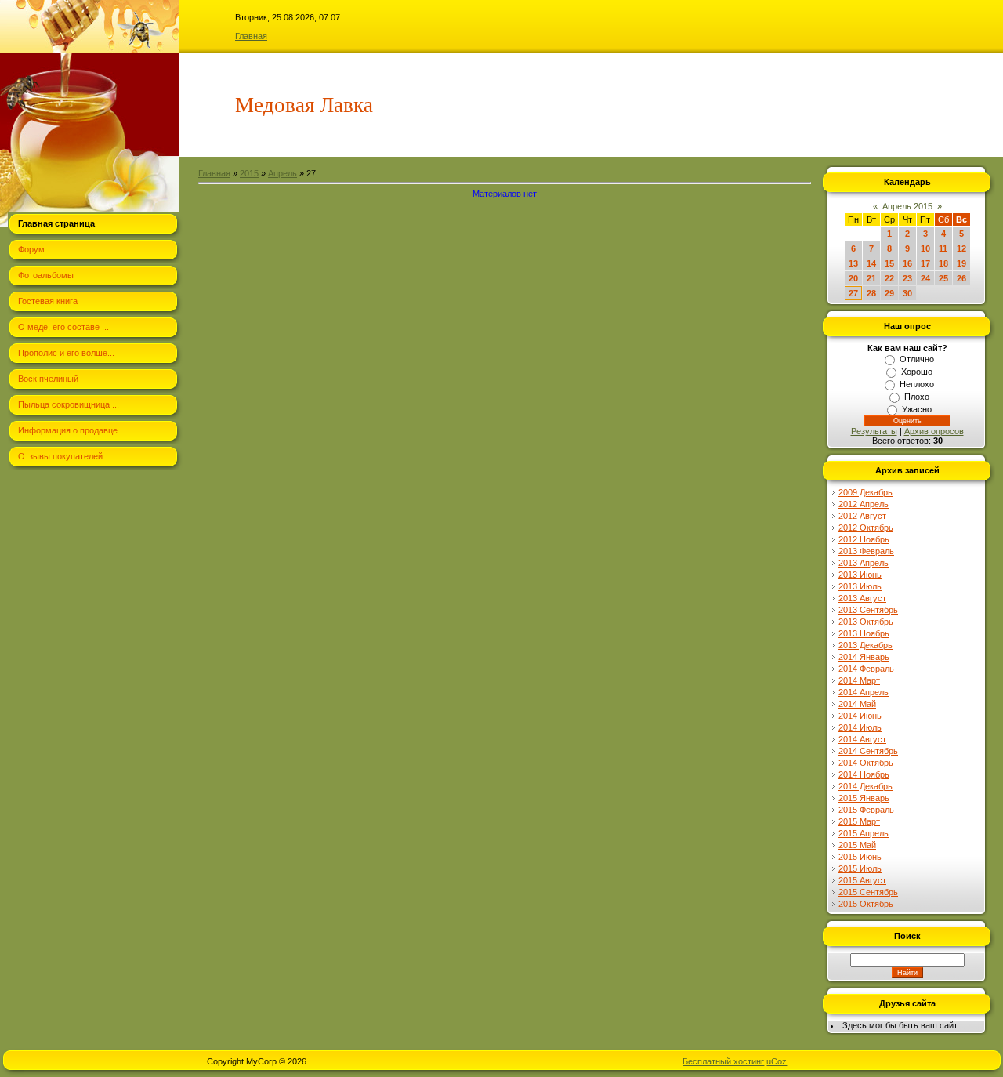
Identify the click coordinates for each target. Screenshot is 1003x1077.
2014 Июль (860, 727)
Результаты (874, 431)
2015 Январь (863, 798)
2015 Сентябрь (868, 892)
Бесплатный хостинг (723, 1061)
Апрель (282, 173)
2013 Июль (860, 586)
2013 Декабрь (865, 645)
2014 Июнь (860, 715)
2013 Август (862, 598)
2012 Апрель (863, 504)
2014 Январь (863, 657)
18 (943, 263)
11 (943, 248)
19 (961, 263)
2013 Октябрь (865, 621)
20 (853, 278)
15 (889, 263)
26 (961, 278)
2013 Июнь (860, 574)
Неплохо (917, 384)
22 (889, 278)
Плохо (916, 396)
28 (871, 293)
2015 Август (862, 880)
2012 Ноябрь (863, 539)
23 (907, 278)
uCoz (776, 1061)
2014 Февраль (866, 668)
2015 (249, 173)
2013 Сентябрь (868, 610)
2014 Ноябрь (863, 774)
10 (925, 248)
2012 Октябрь (865, 527)
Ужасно (917, 409)
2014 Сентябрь (868, 751)
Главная (251, 36)
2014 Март (859, 680)
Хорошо (916, 371)
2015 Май (857, 845)
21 (871, 278)
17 (925, 263)
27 (853, 293)
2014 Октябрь (865, 762)
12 (961, 248)
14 (871, 263)
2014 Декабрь (865, 786)
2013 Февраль (866, 551)
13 (853, 263)
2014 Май (857, 704)
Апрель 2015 (907, 206)
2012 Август (862, 515)
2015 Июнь (860, 856)
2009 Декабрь (865, 492)
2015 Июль (860, 868)
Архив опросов (934, 431)
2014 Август (862, 739)
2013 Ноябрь (863, 633)
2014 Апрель (863, 692)
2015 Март (859, 821)
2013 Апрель (863, 563)
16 (907, 263)
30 (907, 293)
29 (889, 293)
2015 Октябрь (865, 903)
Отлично (917, 359)
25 (943, 278)
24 (925, 278)
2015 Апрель (863, 833)
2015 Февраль (866, 809)
